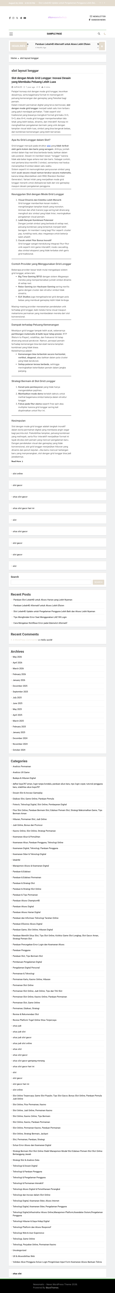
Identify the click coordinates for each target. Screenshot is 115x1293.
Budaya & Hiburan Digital (24, 778)
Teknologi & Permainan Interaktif (28, 1183)
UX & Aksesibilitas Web (24, 1256)
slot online (18, 473)
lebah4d (16, 860)
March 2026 (18, 668)
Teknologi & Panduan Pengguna (27, 1171)
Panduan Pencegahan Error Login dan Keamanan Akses (38, 944)
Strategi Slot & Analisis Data (26, 1160)
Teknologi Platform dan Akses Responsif (32, 1227)
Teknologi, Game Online (24, 1239)
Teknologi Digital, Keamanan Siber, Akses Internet (36, 1201)
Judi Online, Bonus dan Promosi (27, 825)
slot (49, 145)
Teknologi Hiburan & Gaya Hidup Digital (31, 1221)
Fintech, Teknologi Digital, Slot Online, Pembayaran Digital (40, 804)
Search (15, 576)
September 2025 (20, 691)
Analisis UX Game (21, 772)
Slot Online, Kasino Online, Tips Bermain (31, 1116)
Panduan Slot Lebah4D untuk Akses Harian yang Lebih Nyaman (42, 600)
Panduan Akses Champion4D (26, 900)
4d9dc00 (18, 87)
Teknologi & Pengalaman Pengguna (29, 1177)
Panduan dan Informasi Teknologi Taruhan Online (35, 918)
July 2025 (17, 697)
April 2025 (17, 715)
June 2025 (17, 703)
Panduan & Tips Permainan (25, 895)
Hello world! (46, 640)
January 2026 (19, 680)
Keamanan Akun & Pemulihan (26, 837)
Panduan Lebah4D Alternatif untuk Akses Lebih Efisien (54, 44)
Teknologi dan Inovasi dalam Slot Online (31, 1195)
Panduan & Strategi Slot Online (27, 889)
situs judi (17, 1026)
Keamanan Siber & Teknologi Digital (29, 854)
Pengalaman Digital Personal (26, 967)
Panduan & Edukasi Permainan (27, 877)
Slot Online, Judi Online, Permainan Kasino (32, 1110)
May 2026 (17, 657)
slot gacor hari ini (21, 1084)
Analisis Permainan (22, 766)
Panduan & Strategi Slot (24, 883)
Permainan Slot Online (23, 985)
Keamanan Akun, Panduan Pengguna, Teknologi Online (38, 842)
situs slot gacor (20, 497)
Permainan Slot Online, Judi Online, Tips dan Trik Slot (37, 991)
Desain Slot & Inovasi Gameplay (27, 793)
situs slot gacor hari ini (23, 508)
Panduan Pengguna (21, 950)
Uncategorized (19, 1250)
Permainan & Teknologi (23, 973)
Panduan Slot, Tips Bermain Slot (28, 956)
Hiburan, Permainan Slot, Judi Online (30, 819)
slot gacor (17, 485)
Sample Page (54, 33)
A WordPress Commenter (25, 640)
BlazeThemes (52, 1287)
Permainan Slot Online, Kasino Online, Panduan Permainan (40, 997)
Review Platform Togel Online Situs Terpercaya (34, 1020)
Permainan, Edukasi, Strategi (26, 1008)
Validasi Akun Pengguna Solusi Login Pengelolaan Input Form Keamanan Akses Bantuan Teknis (57, 1262)
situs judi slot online (22, 1043)
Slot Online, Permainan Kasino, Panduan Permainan (36, 1128)
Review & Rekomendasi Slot (26, 1014)
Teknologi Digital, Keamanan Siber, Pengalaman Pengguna (40, 1206)
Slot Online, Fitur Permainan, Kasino (29, 1104)
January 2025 (19, 732)
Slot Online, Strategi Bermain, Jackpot (30, 1133)
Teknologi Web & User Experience (28, 1233)
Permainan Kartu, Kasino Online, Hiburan (31, 979)
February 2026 (19, 674)
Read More (16, 461)
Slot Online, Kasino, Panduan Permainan (31, 1122)
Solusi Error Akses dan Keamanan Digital (32, 1145)
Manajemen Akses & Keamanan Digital (31, 866)
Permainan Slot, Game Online (26, 1002)
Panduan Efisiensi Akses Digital (27, 924)
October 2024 (19, 750)
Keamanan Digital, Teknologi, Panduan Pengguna (35, 848)
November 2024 (20, 744)
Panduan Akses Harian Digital (27, 912)
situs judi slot (19, 1031)
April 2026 (17, 662)
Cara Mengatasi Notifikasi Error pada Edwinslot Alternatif (40, 623)
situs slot (17, 1049)
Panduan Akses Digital (23, 906)
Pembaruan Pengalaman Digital (27, 962)
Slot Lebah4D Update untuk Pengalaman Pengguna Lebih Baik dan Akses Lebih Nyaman (54, 611)
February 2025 (19, 726)
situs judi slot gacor (22, 1037)
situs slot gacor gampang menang (29, 1060)
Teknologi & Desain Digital (25, 1166)
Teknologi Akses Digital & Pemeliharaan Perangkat (36, 1189)
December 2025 (20, 686)
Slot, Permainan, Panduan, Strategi (29, 1139)
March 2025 (18, 721)
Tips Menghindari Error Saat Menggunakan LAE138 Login (69, 3)
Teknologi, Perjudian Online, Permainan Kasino (34, 1244)
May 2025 (17, 709)
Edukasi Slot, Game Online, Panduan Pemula (33, 798)
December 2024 (20, 738)
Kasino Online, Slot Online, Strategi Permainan (34, 831)
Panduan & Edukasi (22, 871)
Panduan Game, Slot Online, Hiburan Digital (33, 929)
